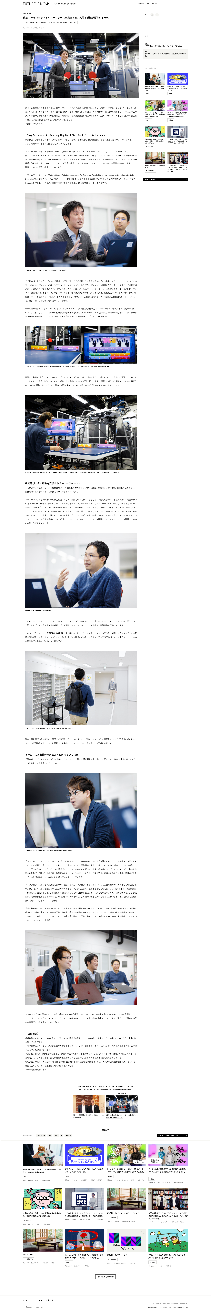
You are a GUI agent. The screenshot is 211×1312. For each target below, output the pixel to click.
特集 (148, 3)
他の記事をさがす (150, 179)
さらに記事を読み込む (106, 1277)
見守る (66, 1180)
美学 (77, 1266)
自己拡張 (127, 1221)
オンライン (91, 1219)
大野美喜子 (100, 1180)
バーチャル (165, 1182)
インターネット (39, 1262)
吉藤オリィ (141, 1180)
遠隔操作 (85, 1180)
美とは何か (69, 1262)
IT (135, 1221)
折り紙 (133, 1180)
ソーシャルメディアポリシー (180, 1307)
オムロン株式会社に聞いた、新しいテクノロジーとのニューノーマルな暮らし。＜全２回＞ (50, 22)
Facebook (30, 1307)
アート (73, 1266)
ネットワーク (47, 1262)
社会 (32, 27)
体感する (109, 1180)
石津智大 (87, 1266)
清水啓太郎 (100, 1219)
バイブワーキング (114, 1263)
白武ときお (182, 1222)
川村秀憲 (132, 1263)
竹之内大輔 (47, 1224)
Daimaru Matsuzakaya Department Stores (169, 1303)
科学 (36, 27)
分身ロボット (124, 1180)
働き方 (122, 1263)
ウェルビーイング (119, 1221)
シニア (157, 1266)
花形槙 (182, 1182)
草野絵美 (176, 1182)
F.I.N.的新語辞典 (150, 170)
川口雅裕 (168, 1266)
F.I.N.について (140, 3)
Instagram (40, 1307)
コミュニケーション (70, 1219)
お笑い (166, 1222)
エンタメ (161, 1222)
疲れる (147, 93)
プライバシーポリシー (165, 1307)
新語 (53, 1262)
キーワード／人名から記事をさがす (168, 1135)
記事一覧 (154, 3)
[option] (88, 1105)
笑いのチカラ (26, 1224)
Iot (80, 1180)
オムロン (43, 27)
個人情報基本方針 (152, 1307)
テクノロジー (26, 27)
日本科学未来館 (46, 1180)
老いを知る (152, 1262)
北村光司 (93, 1180)
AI (39, 27)
